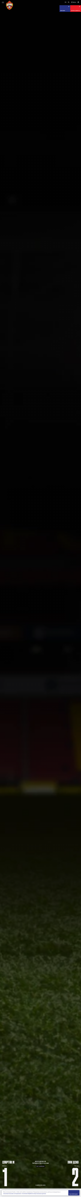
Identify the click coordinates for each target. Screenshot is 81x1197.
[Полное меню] (3, 2)
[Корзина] (78, 2)
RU (65, 2)
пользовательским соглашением (12, 1193)
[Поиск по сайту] (68, 2)
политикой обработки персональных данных (34, 1193)
